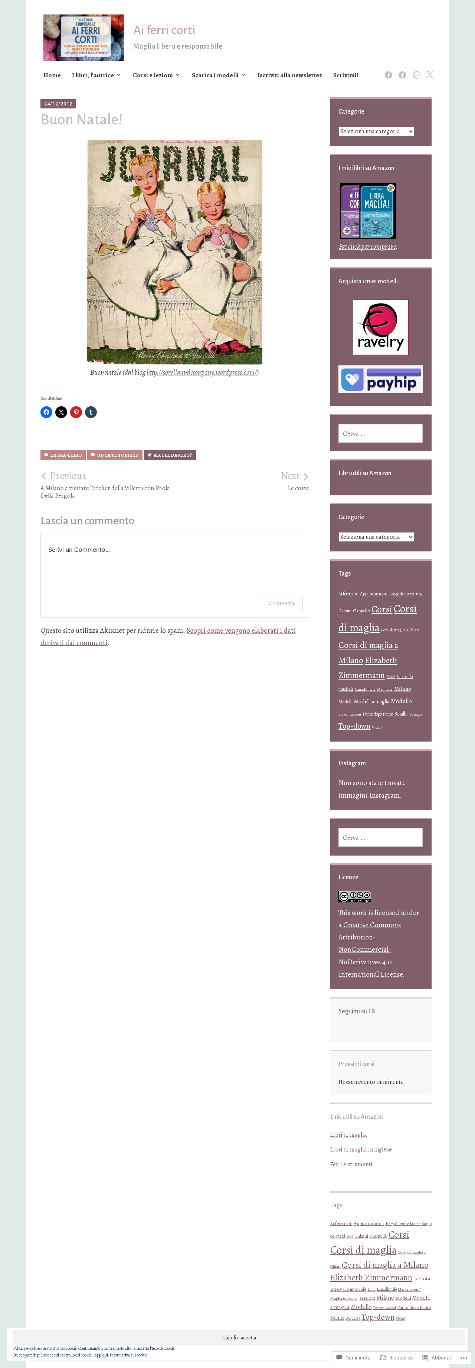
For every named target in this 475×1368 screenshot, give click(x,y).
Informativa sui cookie (128, 1355)
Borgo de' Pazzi (401, 594)
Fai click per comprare (367, 246)
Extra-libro (66, 455)
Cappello (361, 610)
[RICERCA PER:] (380, 433)
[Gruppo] (401, 70)
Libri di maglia (348, 1135)
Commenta (282, 603)
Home (52, 75)
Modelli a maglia (371, 701)
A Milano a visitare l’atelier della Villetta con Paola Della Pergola (105, 484)
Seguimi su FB (356, 1011)
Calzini (344, 611)
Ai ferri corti (164, 30)
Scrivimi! (345, 75)
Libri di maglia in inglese (361, 1150)
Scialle (401, 713)
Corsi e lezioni (153, 75)
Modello (401, 701)
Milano (402, 689)
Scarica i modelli (215, 75)
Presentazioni (349, 714)
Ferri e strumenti (351, 1164)
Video (376, 727)
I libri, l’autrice (93, 75)
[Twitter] (428, 70)
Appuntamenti (373, 593)
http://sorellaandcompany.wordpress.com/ (202, 372)
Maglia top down (344, 1298)
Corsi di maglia (363, 1249)
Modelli (345, 701)
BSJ (419, 594)
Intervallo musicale (348, 1289)
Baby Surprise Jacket (403, 1224)
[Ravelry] (415, 70)
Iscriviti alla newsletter (290, 75)
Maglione (385, 689)
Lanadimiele (365, 689)
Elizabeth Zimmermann (371, 1277)
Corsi (381, 609)
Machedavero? (173, 455)
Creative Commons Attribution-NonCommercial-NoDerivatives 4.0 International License (370, 949)
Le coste (295, 481)
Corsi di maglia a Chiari (400, 630)
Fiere (417, 1279)
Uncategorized (118, 455)
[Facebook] (387, 70)
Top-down (354, 726)
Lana (371, 1289)
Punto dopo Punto (378, 714)
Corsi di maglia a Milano (385, 1265)
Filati (390, 677)
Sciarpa (415, 714)
